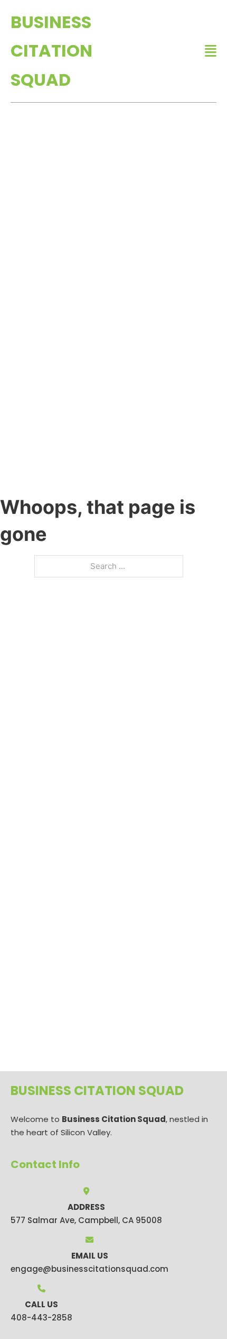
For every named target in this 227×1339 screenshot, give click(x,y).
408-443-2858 (41, 1317)
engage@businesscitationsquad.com (89, 1268)
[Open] (210, 51)
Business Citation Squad (51, 51)
